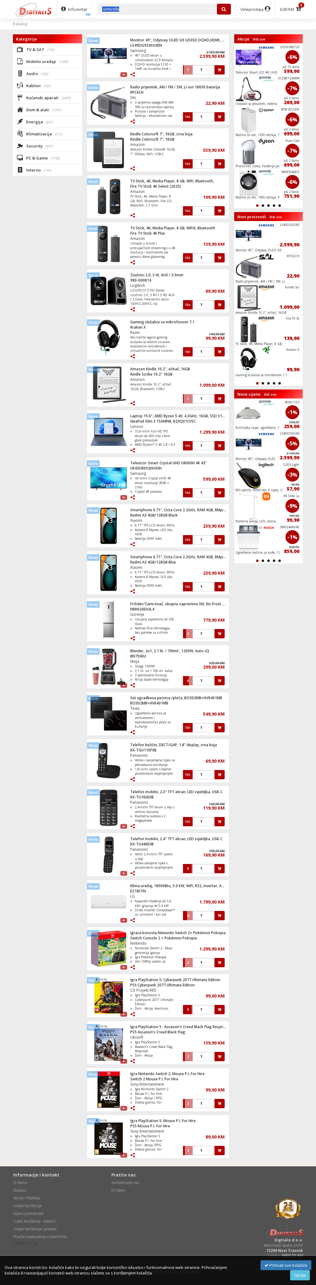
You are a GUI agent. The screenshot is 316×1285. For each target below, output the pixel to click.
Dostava (19, 1190)
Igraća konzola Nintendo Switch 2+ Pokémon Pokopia (178, 932)
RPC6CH (136, 92)
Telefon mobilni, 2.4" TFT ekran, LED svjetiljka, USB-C (176, 838)
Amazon (137, 144)
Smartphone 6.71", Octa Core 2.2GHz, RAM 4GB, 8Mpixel (179, 510)
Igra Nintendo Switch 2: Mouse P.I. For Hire (167, 1073)
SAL (133, 97)
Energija (39, 122)
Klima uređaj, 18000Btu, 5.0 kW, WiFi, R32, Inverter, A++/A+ (181, 885)
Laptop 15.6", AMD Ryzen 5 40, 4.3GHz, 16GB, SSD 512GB (179, 416)
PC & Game (42, 158)
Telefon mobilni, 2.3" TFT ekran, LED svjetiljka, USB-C (176, 791)
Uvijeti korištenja (27, 1205)
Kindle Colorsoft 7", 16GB (152, 139)
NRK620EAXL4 (142, 609)
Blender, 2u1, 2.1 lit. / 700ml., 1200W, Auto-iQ (169, 650)
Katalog (20, 24)
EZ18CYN (138, 891)
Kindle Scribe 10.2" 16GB (151, 374)
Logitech (137, 285)
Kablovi (38, 85)
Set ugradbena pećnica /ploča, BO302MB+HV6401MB (176, 697)
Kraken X (138, 327)
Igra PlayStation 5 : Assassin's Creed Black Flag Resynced (179, 1026)
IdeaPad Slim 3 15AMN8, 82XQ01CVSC (163, 421)
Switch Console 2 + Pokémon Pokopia (163, 938)
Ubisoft (136, 1037)
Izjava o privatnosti (28, 1213)
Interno (38, 170)
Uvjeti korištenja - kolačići (34, 1221)
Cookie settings (25, 1243)
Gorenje (137, 614)
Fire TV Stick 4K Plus (147, 233)
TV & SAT (40, 49)
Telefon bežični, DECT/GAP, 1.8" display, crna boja (173, 744)
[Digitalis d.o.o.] (33, 9)
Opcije (300, 1275)
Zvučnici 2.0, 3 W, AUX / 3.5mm (156, 275)
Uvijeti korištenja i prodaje (35, 1229)
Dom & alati (43, 110)
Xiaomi (136, 520)
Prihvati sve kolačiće (287, 1265)
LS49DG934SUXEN (146, 45)
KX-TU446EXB (142, 844)
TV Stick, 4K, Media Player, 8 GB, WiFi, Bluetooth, (172, 181)
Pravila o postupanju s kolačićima (40, 1236)
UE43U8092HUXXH (146, 468)
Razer (135, 332)
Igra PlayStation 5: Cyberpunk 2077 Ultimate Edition (175, 979)
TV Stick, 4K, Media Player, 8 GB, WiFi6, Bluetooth (172, 228)
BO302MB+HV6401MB (149, 703)
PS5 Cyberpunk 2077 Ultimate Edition (162, 985)
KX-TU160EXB (142, 797)
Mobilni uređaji (47, 61)
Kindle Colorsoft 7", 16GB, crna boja (161, 134)
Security (39, 146)
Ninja (134, 661)
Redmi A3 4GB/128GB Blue (153, 562)
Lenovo (136, 426)
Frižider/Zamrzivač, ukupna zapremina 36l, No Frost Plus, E (181, 603)
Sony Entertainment (147, 1084)
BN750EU (138, 656)
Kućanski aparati (48, 97)
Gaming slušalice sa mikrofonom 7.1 (162, 322)
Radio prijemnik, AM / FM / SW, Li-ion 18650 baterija (175, 87)
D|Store (118, 1190)
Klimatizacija (43, 134)
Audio (36, 73)
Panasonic (139, 755)
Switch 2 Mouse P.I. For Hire (154, 1079)
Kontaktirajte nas (125, 1182)
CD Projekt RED (143, 990)
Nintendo (138, 943)
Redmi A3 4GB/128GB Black (154, 515)
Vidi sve (259, 39)
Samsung (138, 50)
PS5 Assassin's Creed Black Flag (157, 1032)
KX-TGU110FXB (143, 750)
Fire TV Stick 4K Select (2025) (155, 186)
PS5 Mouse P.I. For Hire (150, 1126)
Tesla (134, 708)
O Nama (20, 1182)
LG (132, 896)
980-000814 (140, 280)
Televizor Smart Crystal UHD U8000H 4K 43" (168, 463)
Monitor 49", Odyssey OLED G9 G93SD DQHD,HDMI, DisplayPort (186, 40)
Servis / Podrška (26, 1198)
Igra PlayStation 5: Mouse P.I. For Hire (163, 1120)
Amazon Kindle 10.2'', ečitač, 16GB (160, 369)
